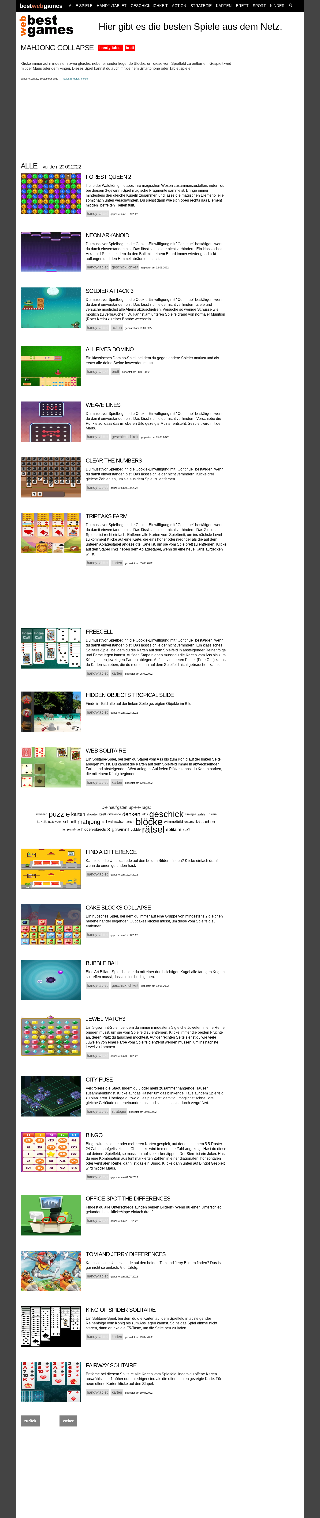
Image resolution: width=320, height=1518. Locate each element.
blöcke (149, 822)
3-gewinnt (118, 829)
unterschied (192, 821)
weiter (68, 1421)
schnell (69, 821)
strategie (190, 814)
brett (130, 48)
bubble (135, 829)
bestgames (41, 6)
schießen (41, 814)
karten (78, 814)
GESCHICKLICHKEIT (149, 6)
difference (114, 814)
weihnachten (116, 821)
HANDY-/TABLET (112, 6)
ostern (213, 814)
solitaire (174, 829)
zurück (30, 1421)
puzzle (59, 814)
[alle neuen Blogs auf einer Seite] (290, 6)
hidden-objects (93, 829)
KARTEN (224, 6)
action (130, 821)
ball (104, 822)
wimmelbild (173, 822)
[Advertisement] (268, 114)
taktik (42, 821)
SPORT (259, 6)
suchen (208, 821)
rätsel (153, 829)
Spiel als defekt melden (76, 78)
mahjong (89, 821)
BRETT (242, 6)
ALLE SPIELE (81, 6)
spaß (186, 829)
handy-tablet (110, 48)
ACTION (179, 6)
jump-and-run (71, 829)
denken (131, 814)
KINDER (277, 6)
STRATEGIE (201, 6)
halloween (55, 821)
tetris (145, 814)
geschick (166, 814)
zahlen (202, 814)
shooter (92, 814)
